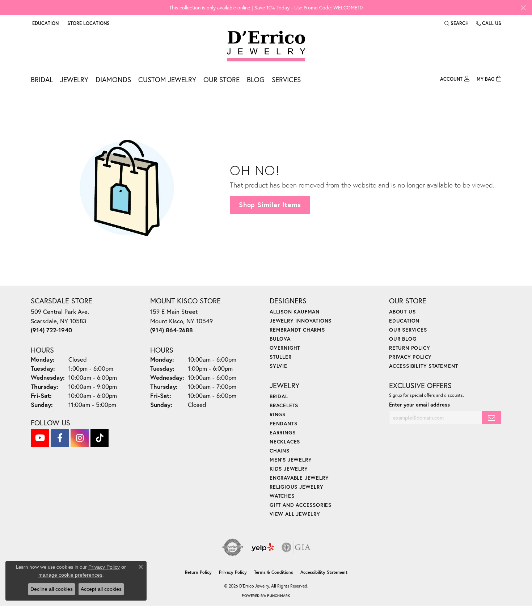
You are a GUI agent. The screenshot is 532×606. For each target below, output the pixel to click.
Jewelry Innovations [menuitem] (301, 320)
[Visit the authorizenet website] (232, 547)
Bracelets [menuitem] (284, 405)
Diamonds (113, 79)
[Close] (523, 7)
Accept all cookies (101, 589)
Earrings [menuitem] (282, 432)
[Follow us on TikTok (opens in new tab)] (99, 438)
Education (404, 320)
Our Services (408, 329)
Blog (256, 79)
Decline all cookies (51, 589)
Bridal (42, 79)
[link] (88, 23)
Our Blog (402, 338)
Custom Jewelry (167, 79)
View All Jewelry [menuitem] (295, 513)
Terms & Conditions (273, 572)
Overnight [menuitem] (285, 347)
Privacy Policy (410, 356)
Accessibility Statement (423, 365)
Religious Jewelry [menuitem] (297, 486)
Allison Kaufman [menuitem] (295, 311)
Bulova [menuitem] (280, 338)
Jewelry (74, 79)
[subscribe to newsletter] (491, 417)
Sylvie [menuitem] (278, 365)
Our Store (221, 79)
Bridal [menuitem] (279, 396)
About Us (402, 311)
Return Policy (409, 347)
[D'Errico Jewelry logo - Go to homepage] (266, 46)
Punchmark (278, 595)
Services (286, 79)
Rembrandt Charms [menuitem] (297, 329)
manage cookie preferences (70, 575)
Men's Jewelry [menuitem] (291, 459)
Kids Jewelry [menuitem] (289, 468)
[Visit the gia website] (296, 547)
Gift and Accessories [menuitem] (301, 504)
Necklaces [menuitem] (285, 441)
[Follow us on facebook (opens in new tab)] (60, 438)
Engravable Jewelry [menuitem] (299, 477)
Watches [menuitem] (282, 495)
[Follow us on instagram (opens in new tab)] (80, 438)
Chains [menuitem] (280, 450)
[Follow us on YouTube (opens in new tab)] (40, 438)
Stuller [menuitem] (281, 356)
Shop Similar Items (270, 204)
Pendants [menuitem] (283, 423)
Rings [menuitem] (278, 414)
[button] (45, 23)
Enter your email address (419, 404)
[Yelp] (262, 547)
